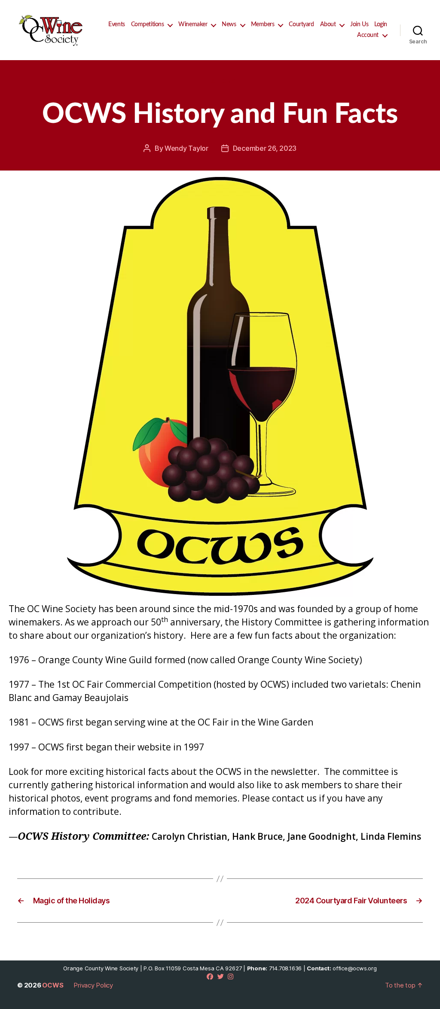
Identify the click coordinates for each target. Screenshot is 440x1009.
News (229, 24)
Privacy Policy (93, 985)
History (220, 81)
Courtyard (301, 24)
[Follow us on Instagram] (230, 976)
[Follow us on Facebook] (210, 976)
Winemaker (192, 24)
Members (263, 24)
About (328, 24)
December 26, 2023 (264, 148)
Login (380, 24)
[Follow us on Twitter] (220, 976)
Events (116, 24)
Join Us (359, 24)
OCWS (52, 985)
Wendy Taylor (186, 148)
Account (368, 35)
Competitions (147, 24)
